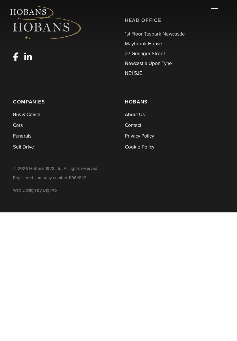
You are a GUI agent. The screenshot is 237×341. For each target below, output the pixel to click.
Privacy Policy (139, 136)
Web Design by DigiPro (35, 190)
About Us (135, 114)
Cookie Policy (139, 147)
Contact (133, 125)
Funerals (22, 136)
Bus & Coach (26, 114)
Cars (18, 125)
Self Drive (23, 147)
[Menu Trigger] (214, 10)
